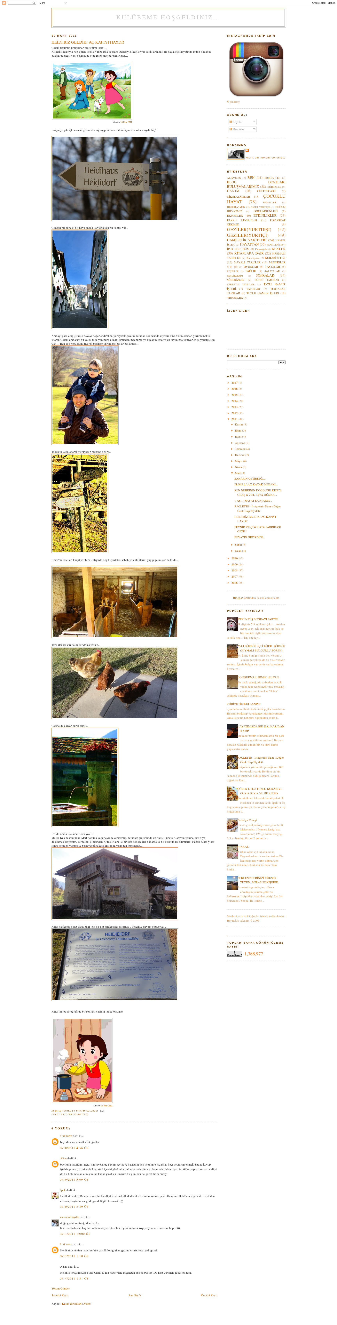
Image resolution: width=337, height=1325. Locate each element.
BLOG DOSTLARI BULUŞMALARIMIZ (256, 184)
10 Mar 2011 (126, 122)
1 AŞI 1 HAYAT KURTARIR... (253, 500)
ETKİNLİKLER (265, 215)
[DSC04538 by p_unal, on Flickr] (114, 718)
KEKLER (279, 248)
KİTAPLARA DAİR (249, 253)
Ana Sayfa (134, 1295)
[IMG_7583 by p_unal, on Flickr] (114, 220)
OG (236, 266)
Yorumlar (238, 129)
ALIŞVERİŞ (234, 178)
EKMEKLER (235, 215)
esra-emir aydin (69, 1217)
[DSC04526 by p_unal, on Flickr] (114, 1000)
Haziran (240, 455)
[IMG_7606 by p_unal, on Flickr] (114, 637)
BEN (251, 177)
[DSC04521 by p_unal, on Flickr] (114, 919)
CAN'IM (233, 190)
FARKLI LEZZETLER (242, 220)
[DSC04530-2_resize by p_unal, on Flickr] (79, 552)
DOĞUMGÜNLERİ (266, 211)
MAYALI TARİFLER (247, 262)
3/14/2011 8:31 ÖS (74, 1278)
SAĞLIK (251, 271)
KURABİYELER (275, 258)
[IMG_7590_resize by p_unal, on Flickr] (84, 826)
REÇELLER (233, 271)
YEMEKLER (235, 297)
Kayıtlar (237, 122)
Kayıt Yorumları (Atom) (76, 1303)
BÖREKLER (274, 187)
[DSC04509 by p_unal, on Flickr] (79, 328)
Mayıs (239, 461)
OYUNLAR (251, 267)
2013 (235, 407)
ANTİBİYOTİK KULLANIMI (242, 704)
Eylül (238, 436)
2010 (235, 558)
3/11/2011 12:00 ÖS (75, 1234)
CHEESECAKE (266, 191)
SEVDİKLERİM (235, 275)
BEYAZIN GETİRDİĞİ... (249, 537)
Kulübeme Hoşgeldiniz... (168, 17)
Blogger (238, 598)
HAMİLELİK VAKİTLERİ (246, 240)
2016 (235, 389)
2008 (235, 570)
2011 (235, 419)
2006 (235, 583)
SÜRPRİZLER (235, 280)
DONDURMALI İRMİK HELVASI (258, 677)
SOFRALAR (265, 275)
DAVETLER (269, 202)
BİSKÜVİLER (272, 178)
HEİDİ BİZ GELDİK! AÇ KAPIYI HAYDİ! (87, 42)
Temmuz (240, 449)
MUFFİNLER (277, 262)
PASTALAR (272, 267)
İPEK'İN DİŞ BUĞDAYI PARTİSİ (257, 619)
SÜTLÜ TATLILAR (267, 280)
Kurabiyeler (253, 258)
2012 (235, 413)
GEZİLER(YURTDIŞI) (77, 1114)
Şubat (239, 544)
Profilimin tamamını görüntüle (266, 158)
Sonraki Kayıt (59, 1295)
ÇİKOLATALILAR (238, 196)
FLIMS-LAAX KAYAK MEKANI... (256, 484)
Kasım (239, 424)
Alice (63, 1158)
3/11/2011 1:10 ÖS (74, 1256)
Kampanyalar (261, 249)
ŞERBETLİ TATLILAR (241, 284)
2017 (235, 382)
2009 (235, 564)
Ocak (238, 551)
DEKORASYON (236, 207)
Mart (238, 473)
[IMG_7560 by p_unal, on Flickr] (85, 444)
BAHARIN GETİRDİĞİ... (250, 478)
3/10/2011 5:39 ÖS (74, 1206)
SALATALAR (272, 271)
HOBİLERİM (274, 244)
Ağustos (240, 443)
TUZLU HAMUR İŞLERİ (263, 293)
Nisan (239, 467)
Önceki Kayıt (209, 1295)
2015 (235, 395)
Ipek (63, 1190)
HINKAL (243, 847)
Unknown (66, 1136)
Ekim (238, 430)
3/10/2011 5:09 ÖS (74, 1179)
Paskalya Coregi (247, 820)
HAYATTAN (249, 244)
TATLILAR (253, 289)
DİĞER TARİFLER (260, 206)
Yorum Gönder (60, 1288)
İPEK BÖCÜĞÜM (238, 249)
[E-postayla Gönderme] (102, 1111)
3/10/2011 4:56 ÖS (74, 1148)
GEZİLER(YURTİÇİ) (248, 235)
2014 (235, 401)
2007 (235, 576)
